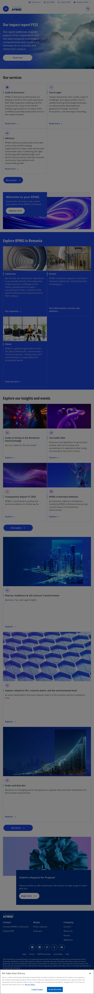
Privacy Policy (30, 984)
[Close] (90, 973)
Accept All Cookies (54, 989)
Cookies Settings (37, 989)
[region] (47, 981)
